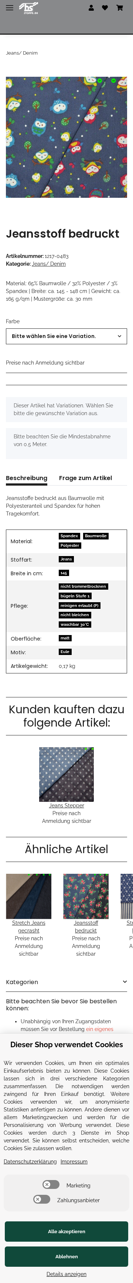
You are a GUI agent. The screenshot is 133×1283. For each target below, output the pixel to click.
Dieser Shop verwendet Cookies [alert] (66, 1044)
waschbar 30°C (75, 624)
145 (64, 572)
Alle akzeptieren (66, 1231)
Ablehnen (66, 1256)
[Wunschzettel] (105, 8)
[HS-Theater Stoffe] (28, 8)
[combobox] (66, 336)
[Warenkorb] (119, 8)
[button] (91, 8)
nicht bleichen (75, 615)
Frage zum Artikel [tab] (85, 478)
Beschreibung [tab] (26, 478)
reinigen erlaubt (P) (79, 605)
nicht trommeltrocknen (83, 586)
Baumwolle (96, 536)
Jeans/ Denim (49, 264)
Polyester (70, 545)
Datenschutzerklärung (30, 1162)
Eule (65, 651)
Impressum (74, 1162)
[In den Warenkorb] (12, 73)
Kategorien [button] (22, 982)
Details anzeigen (66, 1274)
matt (65, 638)
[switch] (50, 1184)
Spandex (69, 536)
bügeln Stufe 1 (75, 596)
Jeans (66, 559)
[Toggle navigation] (9, 4)
